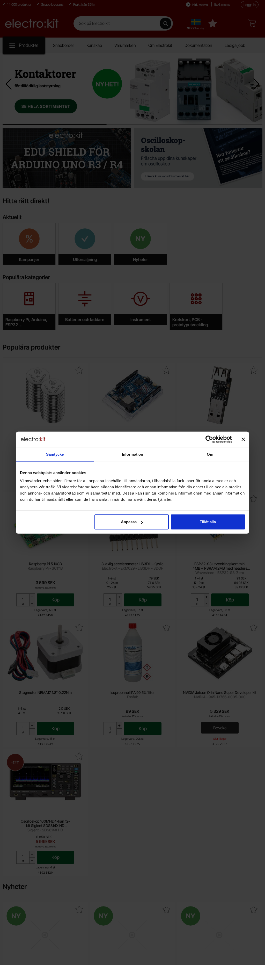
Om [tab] (210, 454)
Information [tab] (132, 454)
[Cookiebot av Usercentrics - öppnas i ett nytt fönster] (209, 439)
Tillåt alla (208, 522)
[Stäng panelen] (243, 439)
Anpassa (129, 522)
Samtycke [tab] (55, 454)
